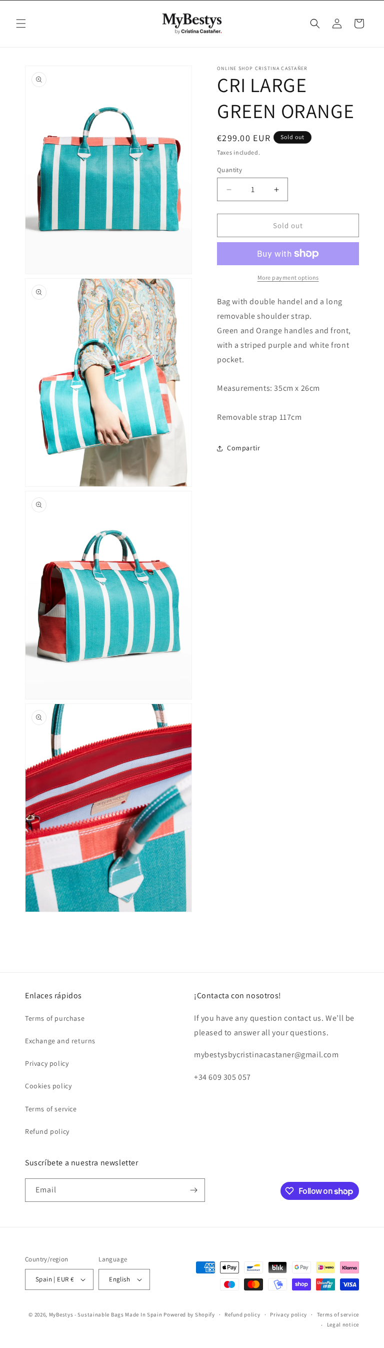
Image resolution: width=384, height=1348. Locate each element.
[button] (21, 24)
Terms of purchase (54, 1018)
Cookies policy (48, 1085)
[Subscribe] (193, 1190)
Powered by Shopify (189, 1314)
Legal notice (343, 1324)
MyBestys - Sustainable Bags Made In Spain (105, 1314)
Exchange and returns (60, 1040)
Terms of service (51, 1108)
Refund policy (47, 1131)
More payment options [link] (288, 277)
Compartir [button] (243, 447)
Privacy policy (46, 1063)
